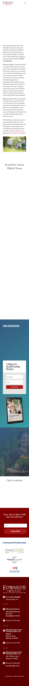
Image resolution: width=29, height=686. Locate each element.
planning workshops (15, 131)
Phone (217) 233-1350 (13, 643)
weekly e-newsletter (19, 133)
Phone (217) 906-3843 (13, 663)
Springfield (14, 486)
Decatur (14, 494)
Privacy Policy (14, 680)
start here (10, 468)
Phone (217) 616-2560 (13, 620)
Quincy (14, 502)
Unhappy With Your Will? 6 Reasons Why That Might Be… (13, 248)
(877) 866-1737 (13, 599)
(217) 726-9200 (15, 597)
